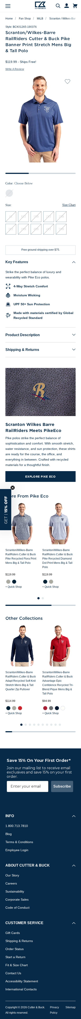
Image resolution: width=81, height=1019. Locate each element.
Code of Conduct (17, 907)
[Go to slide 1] (38, 598)
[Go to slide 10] (60, 725)
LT (10, 216)
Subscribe (62, 786)
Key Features (16, 262)
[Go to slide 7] (47, 725)
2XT (48, 216)
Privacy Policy (54, 1010)
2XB (61, 216)
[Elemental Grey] (51, 708)
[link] (8, 582)
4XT (48, 229)
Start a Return (15, 957)
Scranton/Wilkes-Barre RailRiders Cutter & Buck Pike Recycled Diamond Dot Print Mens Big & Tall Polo (57, 559)
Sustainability (14, 891)
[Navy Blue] (14, 581)
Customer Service (24, 923)
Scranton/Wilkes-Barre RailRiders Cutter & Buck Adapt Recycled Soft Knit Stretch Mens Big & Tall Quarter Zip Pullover (20, 681)
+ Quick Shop (13, 586)
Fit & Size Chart (16, 965)
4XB (36, 229)
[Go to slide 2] (43, 598)
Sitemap (70, 1007)
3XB (23, 229)
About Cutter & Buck (27, 865)
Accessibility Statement (21, 981)
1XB (36, 216)
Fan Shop (25, 18)
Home (9, 18)
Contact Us (13, 973)
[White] (63, 708)
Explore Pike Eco (40, 476)
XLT (23, 216)
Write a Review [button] (14, 69)
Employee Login (16, 850)
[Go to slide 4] (34, 725)
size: (8, 205)
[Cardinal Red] (45, 708)
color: (19, 183)
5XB (61, 229)
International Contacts (21, 989)
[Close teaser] (12, 487)
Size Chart (69, 205)
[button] (5, 509)
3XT (10, 229)
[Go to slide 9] (55, 725)
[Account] (64, 6)
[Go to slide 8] (51, 725)
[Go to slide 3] (30, 725)
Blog (8, 834)
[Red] (20, 708)
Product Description (22, 335)
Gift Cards (12, 933)
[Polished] (8, 581)
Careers (11, 883)
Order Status (14, 949)
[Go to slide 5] (38, 725)
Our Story (12, 875)
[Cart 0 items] (75, 6)
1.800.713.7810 (16, 826)
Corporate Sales (17, 899)
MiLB (40, 18)
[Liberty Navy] (57, 708)
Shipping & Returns (22, 350)
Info (9, 816)
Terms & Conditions (19, 842)
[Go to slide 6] (43, 725)
